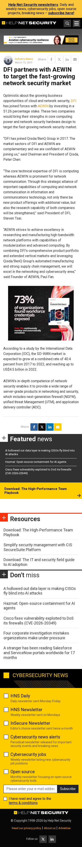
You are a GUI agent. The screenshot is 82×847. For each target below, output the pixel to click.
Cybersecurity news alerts (35, 737)
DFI (73, 101)
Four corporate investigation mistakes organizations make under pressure (36, 635)
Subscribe (68, 789)
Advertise (64, 828)
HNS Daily (20, 695)
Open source (22, 771)
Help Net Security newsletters (33, 5)
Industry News (24, 58)
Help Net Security (59, 820)
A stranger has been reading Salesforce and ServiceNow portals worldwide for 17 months (39, 653)
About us (50, 828)
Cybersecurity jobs (28, 754)
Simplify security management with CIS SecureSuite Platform (37, 547)
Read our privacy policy (26, 828)
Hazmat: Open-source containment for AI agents (35, 461)
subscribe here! (61, 13)
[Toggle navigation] (76, 23)
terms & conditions (23, 803)
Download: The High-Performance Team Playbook (35, 491)
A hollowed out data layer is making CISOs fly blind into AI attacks (39, 591)
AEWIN (43, 106)
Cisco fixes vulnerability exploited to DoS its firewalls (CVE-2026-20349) (38, 620)
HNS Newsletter (26, 709)
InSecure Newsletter (30, 723)
